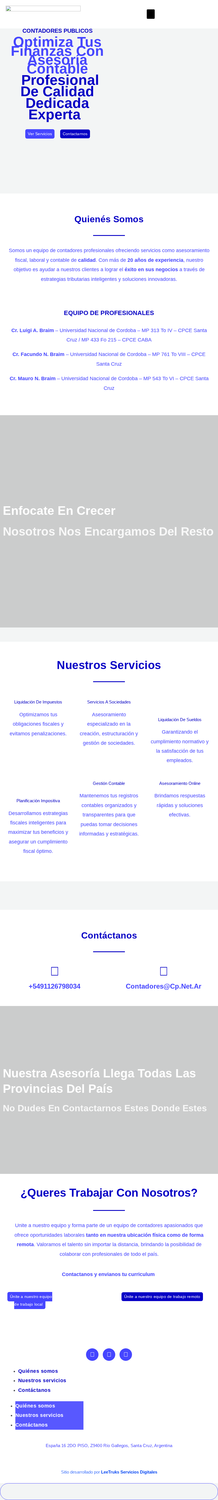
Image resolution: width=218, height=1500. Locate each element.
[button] (151, 14)
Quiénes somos (38, 1371)
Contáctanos (34, 1390)
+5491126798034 (54, 986)
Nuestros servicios (42, 1380)
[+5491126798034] (54, 971)
